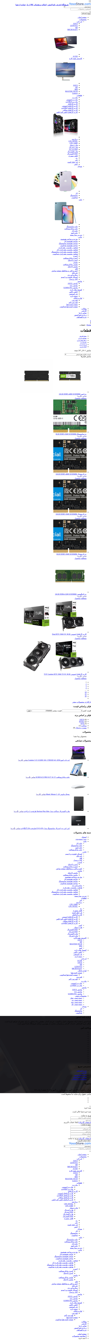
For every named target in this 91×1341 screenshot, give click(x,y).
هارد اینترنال (73, 147)
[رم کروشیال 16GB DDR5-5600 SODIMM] (70, 512)
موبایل (79, 166)
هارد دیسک (74, 145)
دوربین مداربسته (76, 235)
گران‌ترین (83, 347)
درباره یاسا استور (80, 315)
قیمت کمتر (87, 711)
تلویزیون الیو (73, 302)
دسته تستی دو (77, 1000)
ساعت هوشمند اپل (71, 241)
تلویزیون (75, 300)
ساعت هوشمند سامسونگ (68, 243)
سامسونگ (74, 195)
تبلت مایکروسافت (71, 229)
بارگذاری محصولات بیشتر (81, 702)
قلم (76, 269)
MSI (76, 89)
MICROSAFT (72, 29)
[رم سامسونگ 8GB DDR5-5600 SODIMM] (70, 432)
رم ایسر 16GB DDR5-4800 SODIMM (73, 394)
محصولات (83, 19)
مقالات (84, 309)
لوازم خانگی (77, 298)
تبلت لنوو (74, 233)
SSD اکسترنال (72, 154)
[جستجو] (90, 11)
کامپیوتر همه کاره (75, 58)
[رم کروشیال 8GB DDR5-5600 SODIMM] (70, 552)
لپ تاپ (79, 22)
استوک (84, 837)
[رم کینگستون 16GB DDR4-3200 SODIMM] (70, 592)
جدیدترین (83, 342)
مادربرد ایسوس (72, 100)
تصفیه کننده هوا (72, 304)
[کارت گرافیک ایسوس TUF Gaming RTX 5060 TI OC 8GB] (53, 672)
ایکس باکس (73, 292)
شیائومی (74, 197)
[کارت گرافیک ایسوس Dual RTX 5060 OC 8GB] (53, 632)
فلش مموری (73, 156)
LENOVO (74, 25)
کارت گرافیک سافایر (70, 110)
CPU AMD (74, 143)
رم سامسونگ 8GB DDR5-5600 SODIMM (71, 434)
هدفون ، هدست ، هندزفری (68, 248)
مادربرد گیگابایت (72, 102)
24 (86, 692)
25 (86, 694)
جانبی (80, 237)
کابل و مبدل (73, 279)
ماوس (75, 262)
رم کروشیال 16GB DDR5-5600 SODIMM (71, 514)
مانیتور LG (74, 285)
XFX (82, 723)
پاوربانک (75, 273)
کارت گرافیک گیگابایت (69, 108)
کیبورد (75, 256)
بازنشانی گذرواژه (84, 1122)
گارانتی (84, 311)
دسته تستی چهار (76, 998)
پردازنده (75, 139)
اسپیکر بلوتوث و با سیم (69, 277)
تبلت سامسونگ (72, 226)
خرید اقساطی (81, 317)
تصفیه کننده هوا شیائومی (69, 307)
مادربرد (75, 97)
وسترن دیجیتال (81, 728)
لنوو (80, 948)
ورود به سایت (86, 1124)
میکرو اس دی (72, 275)
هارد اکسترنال (72, 152)
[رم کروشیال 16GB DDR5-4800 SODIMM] (70, 472)
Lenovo (75, 93)
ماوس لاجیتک (73, 267)
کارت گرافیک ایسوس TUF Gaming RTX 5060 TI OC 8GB (65, 674)
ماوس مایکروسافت (70, 264)
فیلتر (29, 711)
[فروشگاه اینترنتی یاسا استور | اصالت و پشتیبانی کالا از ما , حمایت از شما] (80, 1144)
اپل (76, 193)
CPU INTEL (73, 141)
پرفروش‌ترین (82, 340)
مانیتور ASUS (73, 283)
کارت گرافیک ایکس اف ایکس (67, 112)
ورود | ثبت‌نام (86, 13)
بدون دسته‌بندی (81, 839)
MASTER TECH (71, 91)
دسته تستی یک (76, 1004)
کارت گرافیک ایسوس (70, 106)
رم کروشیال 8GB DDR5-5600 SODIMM (71, 554)
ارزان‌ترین (83, 344)
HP (76, 27)
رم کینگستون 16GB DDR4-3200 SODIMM (71, 594)
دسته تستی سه (76, 1002)
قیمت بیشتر (57, 711)
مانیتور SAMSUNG (70, 288)
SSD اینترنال (73, 149)
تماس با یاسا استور (80, 1077)
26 (86, 696)
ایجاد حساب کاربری (84, 1140)
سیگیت (84, 726)
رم (77, 158)
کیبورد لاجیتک (73, 260)
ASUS (75, 24)
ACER (75, 56)
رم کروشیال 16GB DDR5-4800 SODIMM (71, 474)
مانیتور (79, 281)
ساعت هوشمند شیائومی (69, 245)
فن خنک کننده (73, 162)
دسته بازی (74, 296)
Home (89, 325)
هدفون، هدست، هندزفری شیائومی (65, 254)
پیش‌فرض (83, 336)
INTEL (81, 721)
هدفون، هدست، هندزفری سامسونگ (64, 252)
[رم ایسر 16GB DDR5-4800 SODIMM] (53, 392)
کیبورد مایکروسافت (70, 258)
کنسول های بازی (76, 290)
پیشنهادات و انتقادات (79, 1079)
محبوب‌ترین (82, 338)
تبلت (80, 200)
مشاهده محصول (80, 398)
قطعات (79, 95)
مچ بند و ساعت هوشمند (69, 239)
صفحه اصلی (82, 17)
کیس (76, 164)
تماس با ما (83, 313)
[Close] (90, 1106)
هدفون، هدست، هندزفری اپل (67, 250)
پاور (76, 160)
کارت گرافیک (73, 104)
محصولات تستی (81, 996)
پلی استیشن (73, 294)
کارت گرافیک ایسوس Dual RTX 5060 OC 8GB (69, 634)
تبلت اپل (75, 231)
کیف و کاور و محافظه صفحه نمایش (64, 271)
